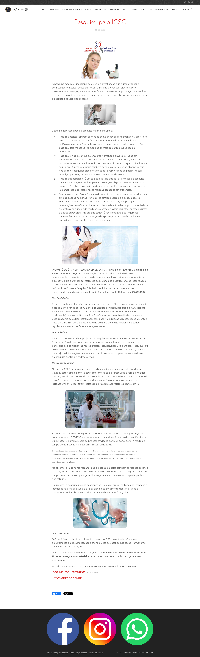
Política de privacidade (78, 653)
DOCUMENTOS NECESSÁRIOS (69, 572)
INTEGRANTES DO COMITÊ (67, 578)
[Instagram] (188, 2)
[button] (187, 9)
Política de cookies (96, 653)
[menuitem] (44, 9)
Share (58, 594)
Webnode (64, 653)
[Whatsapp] (192, 2)
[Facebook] (185, 2)
